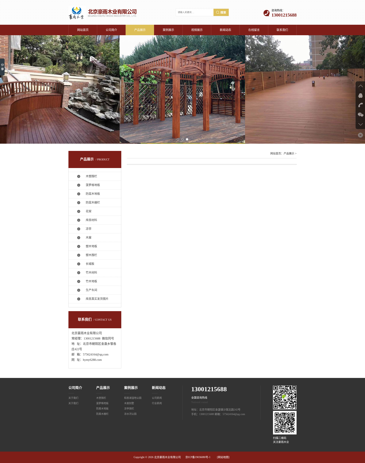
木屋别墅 (129, 403)
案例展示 (168, 29)
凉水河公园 (130, 413)
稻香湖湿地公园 (132, 397)
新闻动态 (225, 29)
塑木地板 (91, 246)
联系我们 (282, 29)
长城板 (90, 263)
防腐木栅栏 (93, 202)
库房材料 (91, 220)
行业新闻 (157, 403)
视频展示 (197, 29)
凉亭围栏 (129, 408)
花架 (88, 211)
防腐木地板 (93, 193)
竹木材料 (91, 272)
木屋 (88, 237)
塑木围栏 (91, 255)
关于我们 (73, 397)
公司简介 (111, 29)
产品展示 (140, 29)
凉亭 (88, 228)
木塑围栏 (91, 176)
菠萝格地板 (93, 184)
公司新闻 (157, 397)
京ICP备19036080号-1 (197, 457)
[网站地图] (223, 457)
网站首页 (83, 29)
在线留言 (254, 29)
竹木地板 (91, 281)
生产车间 (91, 290)
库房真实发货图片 (97, 298)
